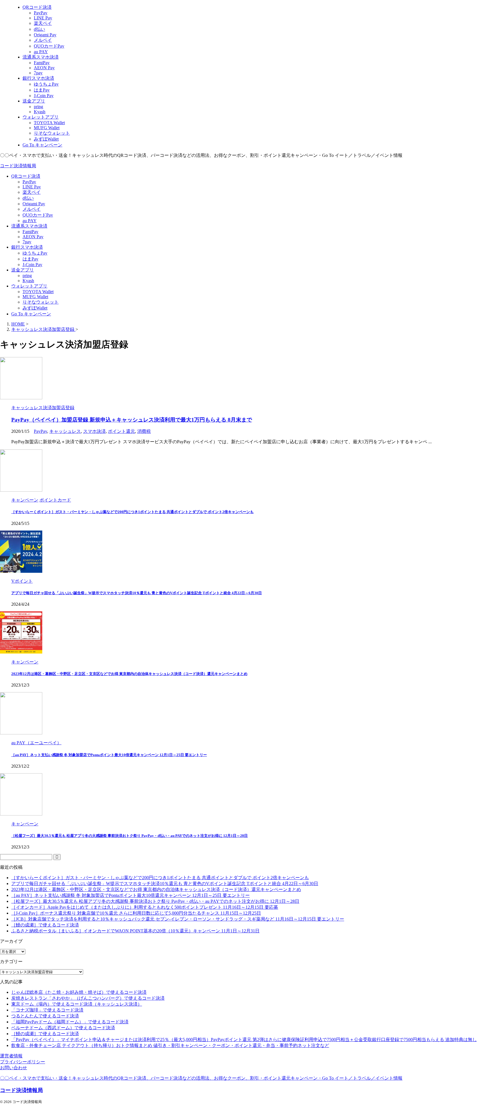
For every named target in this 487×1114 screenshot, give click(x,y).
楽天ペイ (32, 192)
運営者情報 (11, 1055)
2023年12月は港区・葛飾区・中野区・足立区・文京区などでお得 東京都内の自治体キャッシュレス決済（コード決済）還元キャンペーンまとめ (129, 674)
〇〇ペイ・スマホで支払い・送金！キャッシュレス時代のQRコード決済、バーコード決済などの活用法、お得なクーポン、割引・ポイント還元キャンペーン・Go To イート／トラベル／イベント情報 (201, 1078)
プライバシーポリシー (22, 1061)
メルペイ (32, 209)
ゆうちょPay (35, 253)
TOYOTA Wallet (38, 291)
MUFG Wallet (35, 296)
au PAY (30, 220)
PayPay (29, 181)
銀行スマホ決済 (27, 247)
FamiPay (30, 231)
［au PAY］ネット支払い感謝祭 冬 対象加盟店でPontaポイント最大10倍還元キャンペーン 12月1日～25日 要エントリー (109, 755)
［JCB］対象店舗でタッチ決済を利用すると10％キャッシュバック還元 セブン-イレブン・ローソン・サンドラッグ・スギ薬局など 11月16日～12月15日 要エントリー (177, 919)
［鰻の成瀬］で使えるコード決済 (45, 925)
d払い (28, 198)
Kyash (28, 280)
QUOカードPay (38, 215)
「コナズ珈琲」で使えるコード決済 (47, 1010)
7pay (27, 241)
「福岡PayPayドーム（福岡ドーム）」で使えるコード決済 (70, 1021)
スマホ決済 (94, 431)
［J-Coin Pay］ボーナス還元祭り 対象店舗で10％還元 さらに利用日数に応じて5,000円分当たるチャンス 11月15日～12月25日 (136, 913)
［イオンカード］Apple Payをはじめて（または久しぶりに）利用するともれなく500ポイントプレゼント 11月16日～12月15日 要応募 (144, 907)
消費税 (144, 431)
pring (27, 275)
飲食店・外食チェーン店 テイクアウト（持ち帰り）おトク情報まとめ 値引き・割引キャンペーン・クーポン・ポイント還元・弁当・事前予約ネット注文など (170, 1045)
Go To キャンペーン (31, 313)
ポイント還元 (121, 431)
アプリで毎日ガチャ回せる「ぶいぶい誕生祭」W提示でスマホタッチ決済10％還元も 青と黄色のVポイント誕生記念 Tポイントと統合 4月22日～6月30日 (136, 593)
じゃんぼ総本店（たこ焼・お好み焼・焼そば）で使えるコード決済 (79, 992)
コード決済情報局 (18, 165)
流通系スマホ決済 (29, 226)
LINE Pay (32, 186)
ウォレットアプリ (29, 286)
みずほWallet (35, 308)
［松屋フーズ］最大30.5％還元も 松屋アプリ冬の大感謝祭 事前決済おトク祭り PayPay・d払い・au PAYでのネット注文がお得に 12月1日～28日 (129, 836)
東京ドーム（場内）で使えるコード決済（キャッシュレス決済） (76, 1004)
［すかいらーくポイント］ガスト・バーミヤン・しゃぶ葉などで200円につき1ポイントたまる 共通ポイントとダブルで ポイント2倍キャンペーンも (132, 512)
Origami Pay (34, 203)
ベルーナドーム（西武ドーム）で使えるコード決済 (63, 1027)
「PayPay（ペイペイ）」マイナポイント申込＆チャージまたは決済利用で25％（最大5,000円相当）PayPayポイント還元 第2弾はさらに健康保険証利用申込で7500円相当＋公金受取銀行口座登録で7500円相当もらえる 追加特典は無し (244, 1039)
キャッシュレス (65, 431)
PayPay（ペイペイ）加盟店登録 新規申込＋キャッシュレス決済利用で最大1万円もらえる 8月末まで (131, 420)
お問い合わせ (13, 1067)
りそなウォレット (41, 302)
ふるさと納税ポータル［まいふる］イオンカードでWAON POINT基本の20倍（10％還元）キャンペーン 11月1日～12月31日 (135, 930)
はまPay (30, 259)
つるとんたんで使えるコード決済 (45, 1015)
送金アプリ (22, 270)
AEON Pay (33, 236)
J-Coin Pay (32, 264)
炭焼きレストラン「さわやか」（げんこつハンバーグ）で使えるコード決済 (88, 998)
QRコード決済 (25, 176)
